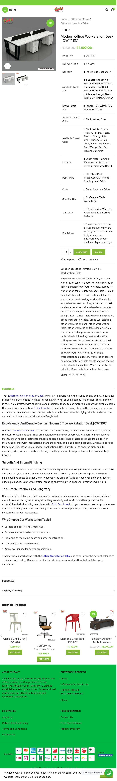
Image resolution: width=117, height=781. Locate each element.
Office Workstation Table (75, 23)
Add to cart (81, 252)
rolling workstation (71, 340)
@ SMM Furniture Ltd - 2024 (46, 768)
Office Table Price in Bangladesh (95, 315)
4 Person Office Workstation (83, 278)
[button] (5, 44)
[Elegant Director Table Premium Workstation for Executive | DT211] (102, 623)
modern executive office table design (82, 307)
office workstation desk (74, 323)
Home (64, 19)
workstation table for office (83, 360)
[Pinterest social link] (77, 375)
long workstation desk (99, 303)
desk (77, 294)
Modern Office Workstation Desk (25, 395)
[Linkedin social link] (80, 375)
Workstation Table (92, 352)
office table (89, 311)
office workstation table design (85, 327)
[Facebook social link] (70, 375)
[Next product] (69, 30)
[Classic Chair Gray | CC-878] (15, 623)
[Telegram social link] (84, 375)
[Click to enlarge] (7, 66)
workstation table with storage (91, 369)
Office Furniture (80, 19)
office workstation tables (21, 430)
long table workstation (73, 303)
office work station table (74, 319)
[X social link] (73, 375)
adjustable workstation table (84, 286)
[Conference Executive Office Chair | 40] (44, 626)
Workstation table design (75, 356)
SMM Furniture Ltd (62, 504)
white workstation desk (80, 348)
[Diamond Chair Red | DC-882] (73, 623)
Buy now (98, 252)
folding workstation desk (96, 299)
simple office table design (75, 344)
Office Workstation (100, 319)
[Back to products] (65, 30)
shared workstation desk (97, 340)
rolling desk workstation (94, 336)
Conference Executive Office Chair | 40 (44, 649)
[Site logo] (58, 9)
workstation (74, 352)
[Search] (107, 10)
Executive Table (91, 294)
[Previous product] (62, 30)
